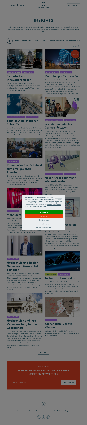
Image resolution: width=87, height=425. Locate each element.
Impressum (38, 227)
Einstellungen (44, 220)
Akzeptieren (44, 212)
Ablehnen (44, 216)
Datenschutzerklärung (46, 227)
